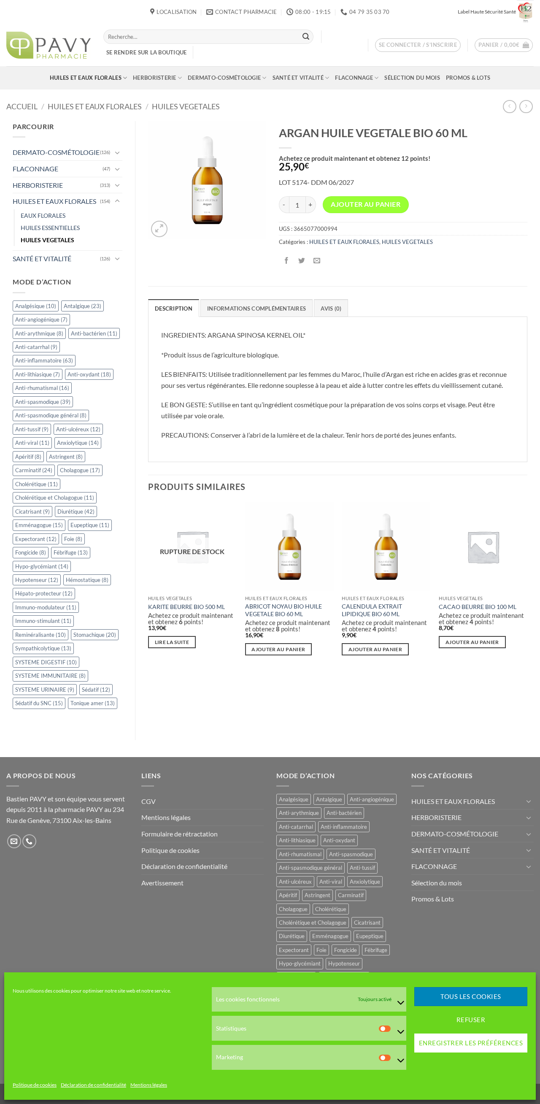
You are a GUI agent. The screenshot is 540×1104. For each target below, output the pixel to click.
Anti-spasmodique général (50, 415)
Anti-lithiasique (37, 374)
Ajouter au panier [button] (278, 649)
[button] (418, 45)
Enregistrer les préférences (471, 1043)
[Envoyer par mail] (317, 261)
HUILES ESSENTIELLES (50, 227)
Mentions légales (148, 1085)
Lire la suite (172, 642)
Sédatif (96, 689)
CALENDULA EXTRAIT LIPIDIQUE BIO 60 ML (372, 610)
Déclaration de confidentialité (93, 1085)
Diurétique (75, 511)
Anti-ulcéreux (78, 429)
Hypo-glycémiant (41, 566)
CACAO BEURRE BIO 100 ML (477, 606)
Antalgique (82, 306)
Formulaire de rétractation (179, 834)
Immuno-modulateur (45, 607)
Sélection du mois (412, 77)
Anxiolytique (78, 442)
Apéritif (28, 456)
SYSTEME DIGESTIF (46, 662)
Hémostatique (87, 579)
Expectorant (36, 539)
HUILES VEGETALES (186, 106)
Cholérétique (36, 484)
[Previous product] (525, 106)
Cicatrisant (32, 511)
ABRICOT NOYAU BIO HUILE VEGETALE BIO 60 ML (283, 610)
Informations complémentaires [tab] (256, 308)
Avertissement (162, 883)
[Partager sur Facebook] (286, 261)
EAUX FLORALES (43, 215)
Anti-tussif (32, 429)
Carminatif (33, 470)
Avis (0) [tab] (331, 308)
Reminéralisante (40, 634)
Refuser (470, 1020)
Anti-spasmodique (42, 401)
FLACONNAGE (354, 77)
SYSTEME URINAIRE (44, 689)
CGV (148, 801)
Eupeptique (89, 525)
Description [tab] (173, 308)
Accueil (22, 106)
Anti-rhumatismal (42, 387)
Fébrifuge (71, 552)
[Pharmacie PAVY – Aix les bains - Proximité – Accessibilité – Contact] (48, 45)
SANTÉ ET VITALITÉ (298, 77)
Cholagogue (80, 470)
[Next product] (509, 106)
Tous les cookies (470, 997)
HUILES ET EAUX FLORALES (86, 77)
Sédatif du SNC (39, 703)
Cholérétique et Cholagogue (54, 497)
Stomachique (94, 634)
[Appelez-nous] (29, 841)
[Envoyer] (306, 37)
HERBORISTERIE (154, 77)
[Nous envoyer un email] (14, 841)
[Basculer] (117, 152)
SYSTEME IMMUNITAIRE (50, 675)
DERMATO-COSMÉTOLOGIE (224, 77)
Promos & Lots (468, 77)
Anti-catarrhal (36, 347)
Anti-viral (32, 442)
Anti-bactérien (94, 333)
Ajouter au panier (365, 204)
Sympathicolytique (43, 648)
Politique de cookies (35, 1085)
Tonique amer (92, 703)
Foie (73, 539)
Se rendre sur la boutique (146, 52)
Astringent (66, 456)
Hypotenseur (36, 579)
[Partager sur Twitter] (301, 261)
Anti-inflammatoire (44, 360)
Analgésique (35, 306)
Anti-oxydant (89, 374)
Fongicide (30, 552)
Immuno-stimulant (43, 620)
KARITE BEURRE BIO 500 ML (186, 606)
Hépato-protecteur (44, 593)
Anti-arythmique (39, 333)
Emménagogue (39, 525)
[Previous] (148, 586)
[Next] (527, 586)
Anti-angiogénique (41, 319)
